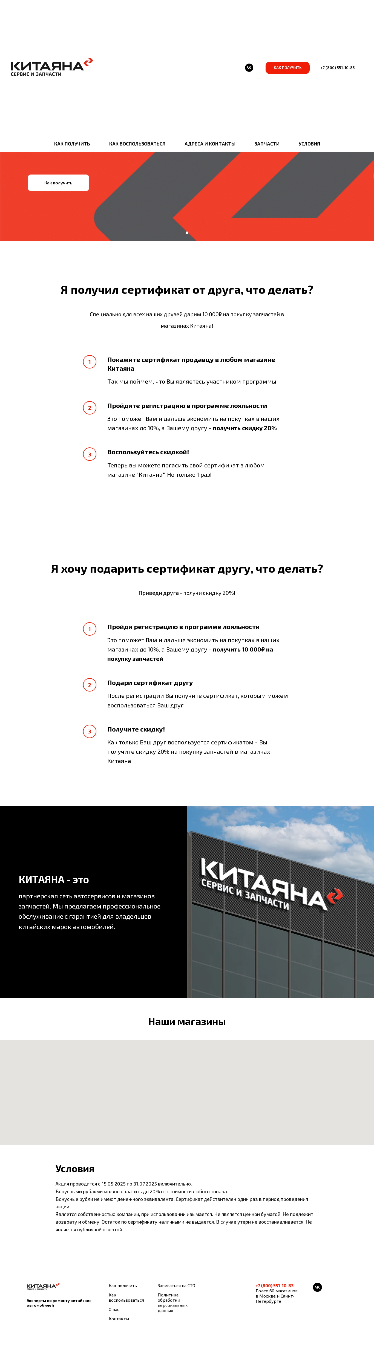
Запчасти (267, 144)
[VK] (249, 68)
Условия (309, 144)
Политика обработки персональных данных (173, 1302)
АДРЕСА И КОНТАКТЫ (210, 144)
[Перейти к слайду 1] (187, 233)
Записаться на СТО (176, 1285)
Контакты (119, 1318)
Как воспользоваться (137, 144)
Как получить (72, 144)
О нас (114, 1309)
